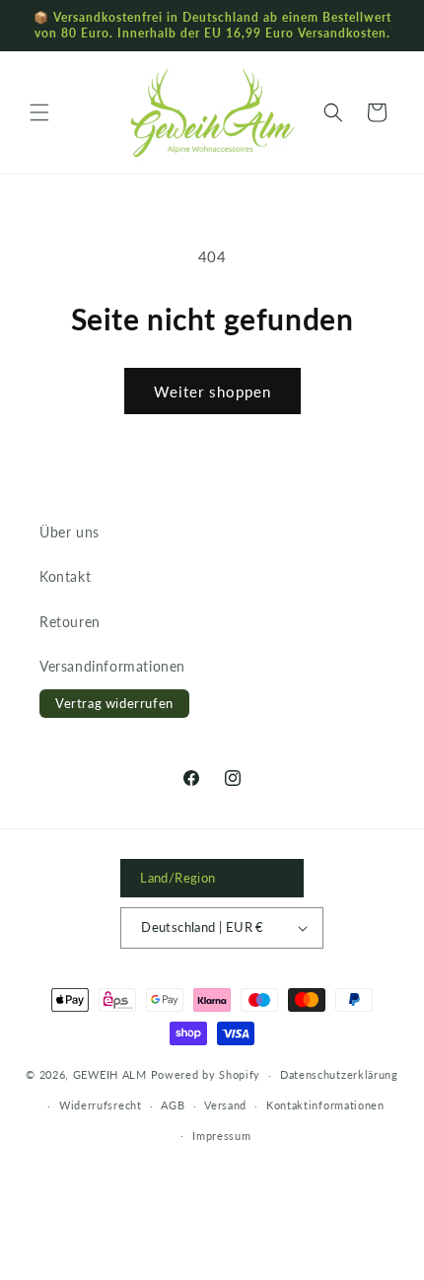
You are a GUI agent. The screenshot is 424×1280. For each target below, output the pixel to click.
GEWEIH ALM (110, 1074)
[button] (39, 112)
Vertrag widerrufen (114, 703)
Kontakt (65, 576)
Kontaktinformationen (325, 1105)
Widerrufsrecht (100, 1105)
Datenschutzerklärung (339, 1074)
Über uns (69, 532)
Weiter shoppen (212, 391)
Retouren (70, 621)
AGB (172, 1105)
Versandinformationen (112, 666)
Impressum (221, 1135)
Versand (225, 1105)
